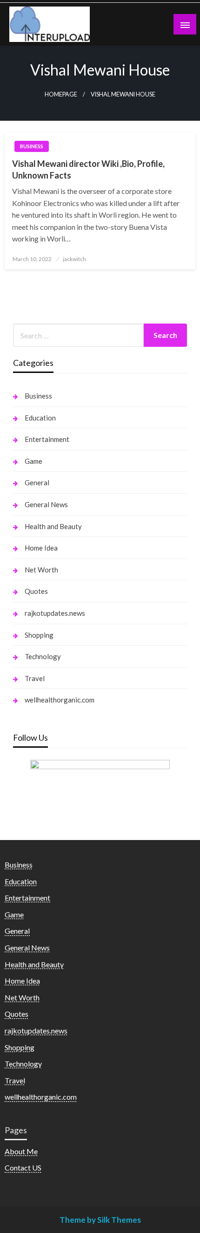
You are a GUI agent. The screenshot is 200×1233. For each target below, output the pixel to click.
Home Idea (41, 548)
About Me (21, 1151)
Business (31, 146)
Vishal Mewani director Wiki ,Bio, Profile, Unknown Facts (88, 169)
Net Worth (41, 569)
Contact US (23, 1167)
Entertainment (47, 439)
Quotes (36, 591)
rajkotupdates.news (55, 613)
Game (33, 461)
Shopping (39, 635)
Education (40, 417)
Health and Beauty (53, 526)
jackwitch (74, 258)
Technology (43, 656)
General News (46, 504)
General (37, 482)
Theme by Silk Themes (100, 1220)
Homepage (61, 94)
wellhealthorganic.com (59, 700)
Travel (35, 678)
